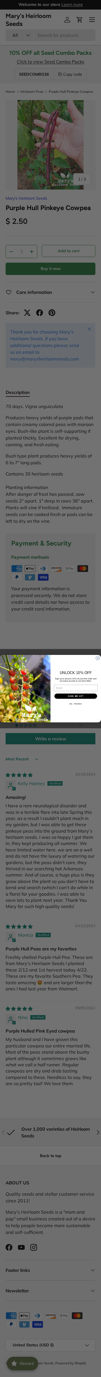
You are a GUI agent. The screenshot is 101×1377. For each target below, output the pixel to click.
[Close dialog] (98, 658)
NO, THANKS (76, 704)
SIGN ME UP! (76, 696)
